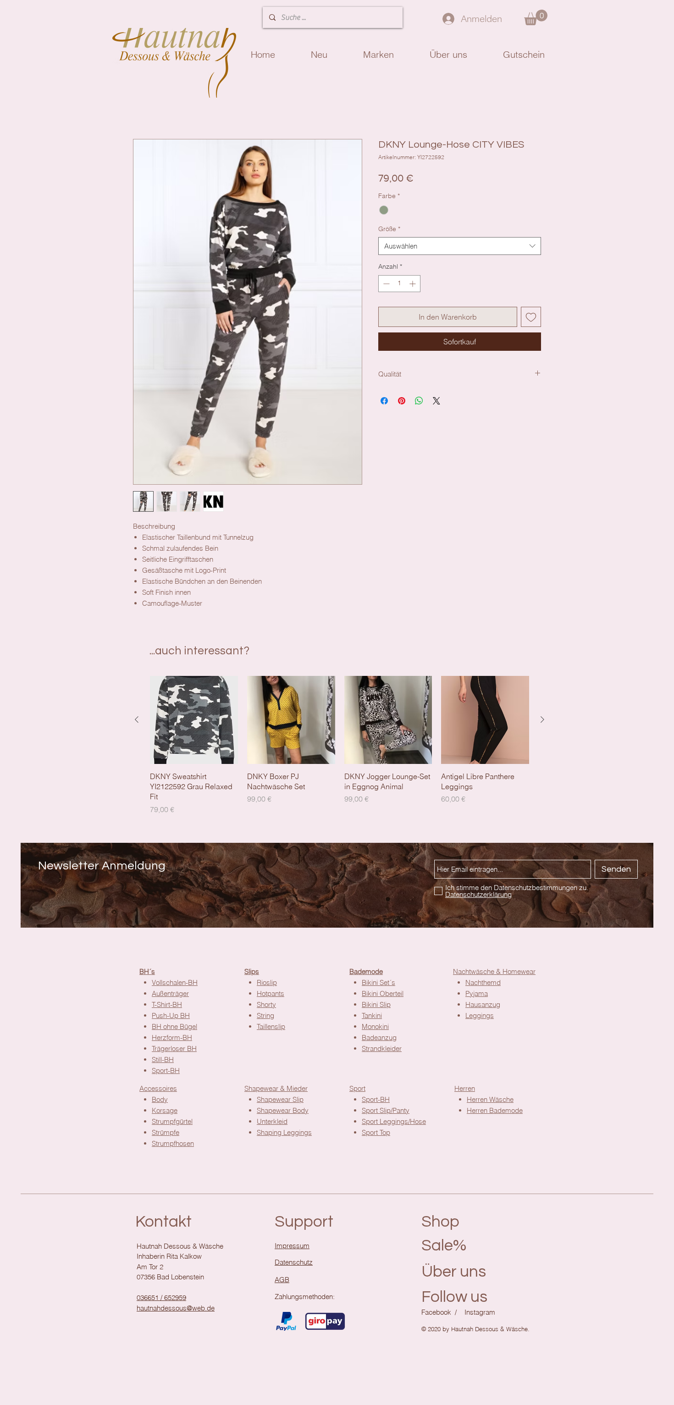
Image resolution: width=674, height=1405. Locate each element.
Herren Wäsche (490, 1100)
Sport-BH (376, 1100)
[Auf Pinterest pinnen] (401, 402)
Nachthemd (483, 983)
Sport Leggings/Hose (394, 1122)
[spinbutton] (399, 285)
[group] (339, 747)
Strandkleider (382, 1049)
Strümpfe (165, 1133)
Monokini (375, 1027)
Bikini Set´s (378, 983)
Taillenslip (271, 1027)
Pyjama (476, 994)
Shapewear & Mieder (276, 1089)
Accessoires (158, 1089)
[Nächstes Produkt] (542, 720)
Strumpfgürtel (172, 1122)
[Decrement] (385, 285)
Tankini (372, 1016)
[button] (535, 17)
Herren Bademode (495, 1111)
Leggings (479, 1016)
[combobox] (459, 247)
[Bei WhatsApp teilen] (419, 402)
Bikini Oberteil (382, 994)
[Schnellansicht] (194, 721)
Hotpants (270, 994)
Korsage (164, 1111)
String (265, 1016)
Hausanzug (482, 1005)
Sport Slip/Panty (385, 1111)
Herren (464, 1089)
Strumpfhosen (173, 1144)
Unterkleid (272, 1122)
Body (160, 1100)
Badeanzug (379, 1038)
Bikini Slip (376, 1005)
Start (140, 107)
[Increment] (413, 285)
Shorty (266, 1005)
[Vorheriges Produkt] (136, 720)
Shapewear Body (283, 1111)
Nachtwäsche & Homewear (494, 972)
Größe (389, 230)
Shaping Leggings (284, 1133)
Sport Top (376, 1133)
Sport (357, 1089)
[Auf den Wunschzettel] (531, 318)
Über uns (453, 1273)
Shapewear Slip (280, 1100)
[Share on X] (436, 402)
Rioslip (267, 983)
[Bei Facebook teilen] (384, 402)
